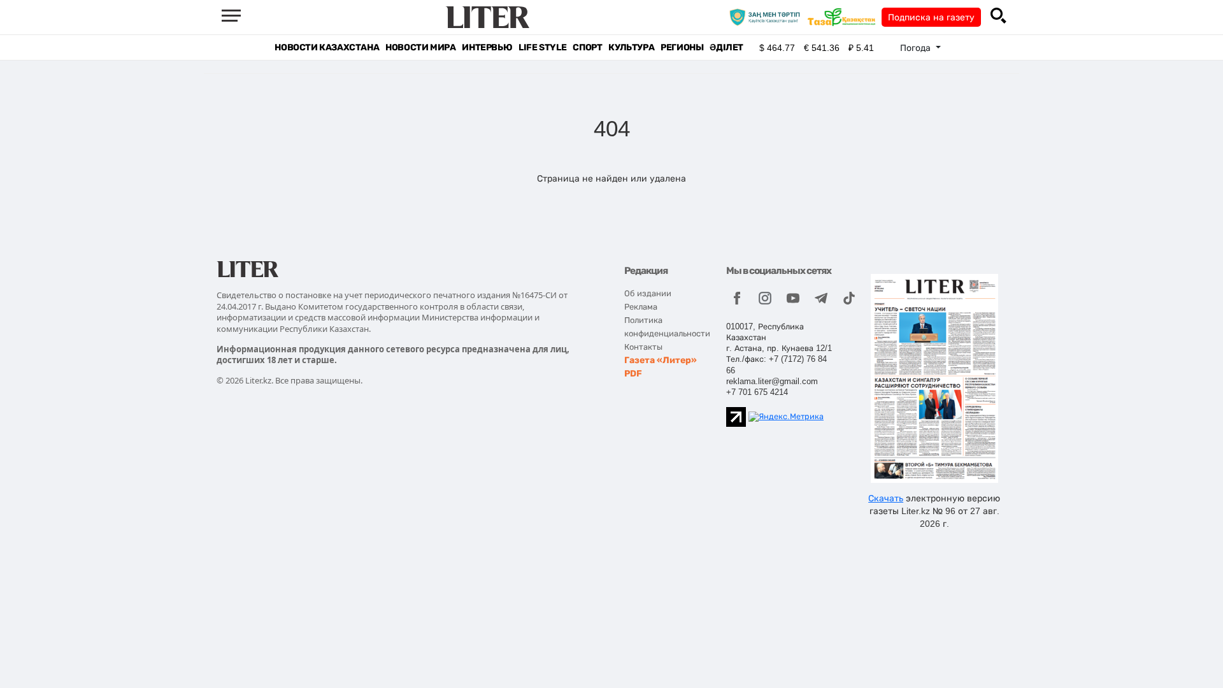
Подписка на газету (931, 17)
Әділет (726, 47)
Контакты (643, 347)
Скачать (885, 498)
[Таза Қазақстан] (844, 16)
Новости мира (420, 47)
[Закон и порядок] (768, 16)
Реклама (640, 307)
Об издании (647, 293)
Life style (542, 47)
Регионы (682, 47)
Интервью (487, 47)
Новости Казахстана (327, 47)
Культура (631, 47)
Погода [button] (916, 48)
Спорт (587, 47)
